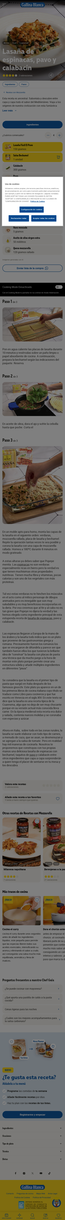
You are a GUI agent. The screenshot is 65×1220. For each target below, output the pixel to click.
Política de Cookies (37, 201)
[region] (32, 201)
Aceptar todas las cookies (44, 218)
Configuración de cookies (31, 209)
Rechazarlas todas (19, 218)
